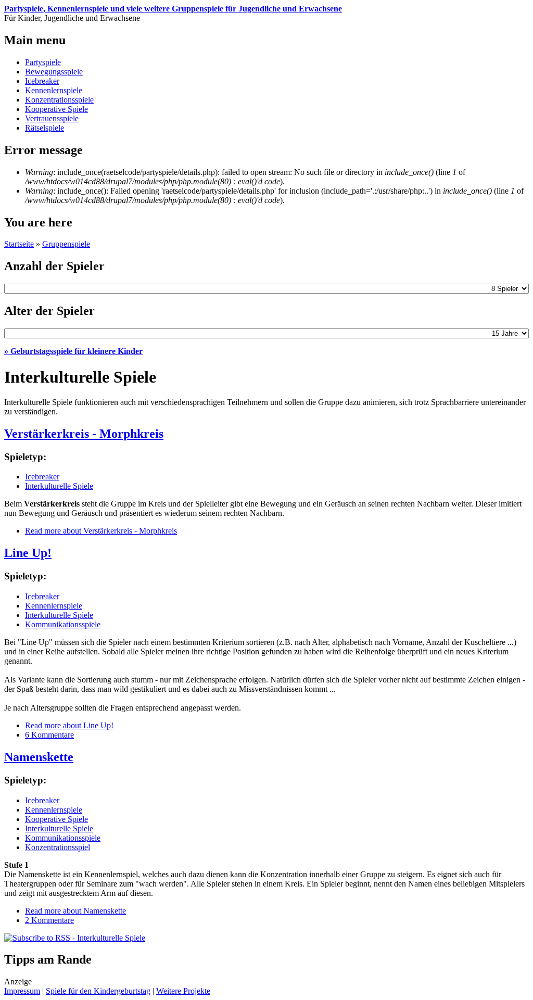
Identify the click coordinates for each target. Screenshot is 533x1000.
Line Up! (28, 553)
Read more (101, 530)
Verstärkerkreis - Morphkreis (83, 433)
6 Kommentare (49, 734)
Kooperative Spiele (56, 109)
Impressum (22, 990)
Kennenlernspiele (53, 90)
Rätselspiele (44, 127)
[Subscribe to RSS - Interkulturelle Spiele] (74, 937)
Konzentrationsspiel (57, 847)
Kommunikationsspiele (62, 624)
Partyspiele (43, 62)
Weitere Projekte (183, 990)
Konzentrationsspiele (59, 99)
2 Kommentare (49, 920)
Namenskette (38, 757)
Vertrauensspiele (52, 118)
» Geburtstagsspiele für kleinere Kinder (73, 351)
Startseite (19, 243)
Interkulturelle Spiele (59, 486)
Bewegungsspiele (54, 71)
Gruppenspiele (66, 243)
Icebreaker (42, 81)
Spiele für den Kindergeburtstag (98, 990)
